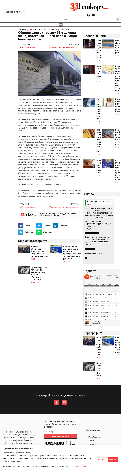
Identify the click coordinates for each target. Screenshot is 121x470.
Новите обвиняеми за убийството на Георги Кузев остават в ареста (39, 251)
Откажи (101, 459)
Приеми (113, 459)
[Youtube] (93, 15)
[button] (61, 24)
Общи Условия (80, 467)
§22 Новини (63, 29)
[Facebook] (88, 15)
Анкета (88, 194)
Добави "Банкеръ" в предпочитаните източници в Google (58, 214)
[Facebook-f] (56, 402)
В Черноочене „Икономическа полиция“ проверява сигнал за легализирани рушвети (72, 252)
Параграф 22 (92, 333)
